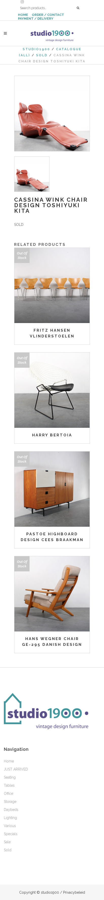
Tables (9, 785)
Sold (42, 55)
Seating (10, 777)
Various (10, 826)
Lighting (10, 818)
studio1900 (36, 49)
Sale (7, 842)
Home (9, 761)
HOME (23, 15)
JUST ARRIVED (16, 769)
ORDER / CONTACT (48, 15)
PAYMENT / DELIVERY (35, 18)
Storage (10, 802)
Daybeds (11, 810)
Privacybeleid (74, 892)
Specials (10, 834)
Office (8, 793)
